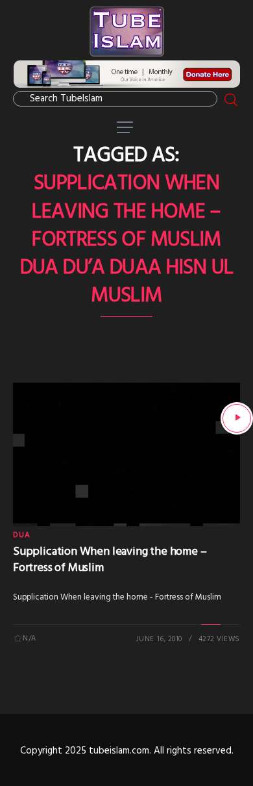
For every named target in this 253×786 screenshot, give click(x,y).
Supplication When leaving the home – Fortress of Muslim (110, 559)
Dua (22, 535)
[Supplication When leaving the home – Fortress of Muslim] (237, 418)
